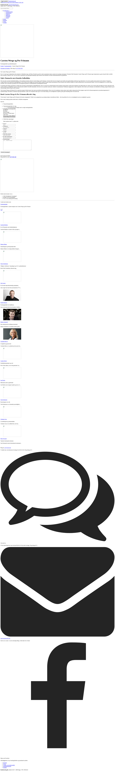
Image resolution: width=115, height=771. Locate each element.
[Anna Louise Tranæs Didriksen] (9, 115)
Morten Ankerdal (4, 322)
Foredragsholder (9, 11)
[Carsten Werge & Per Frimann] (9, 116)
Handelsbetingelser (7, 766)
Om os (4, 21)
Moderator (8, 15)
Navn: (4, 123)
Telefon (5, 128)
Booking (5, 20)
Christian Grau (4, 419)
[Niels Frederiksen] (57, 256)
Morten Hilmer (4, 244)
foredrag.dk (12, 1)
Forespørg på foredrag (5, 68)
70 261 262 (20, 2)
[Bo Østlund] (9, 110)
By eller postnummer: (7, 136)
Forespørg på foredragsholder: (9, 108)
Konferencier (8, 13)
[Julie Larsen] (9, 114)
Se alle (7, 17)
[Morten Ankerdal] (57, 314)
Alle (1, 210)
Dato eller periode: (7, 134)
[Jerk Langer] (57, 276)
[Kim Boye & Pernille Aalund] (9, 113)
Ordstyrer (8, 14)
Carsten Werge (4, 361)
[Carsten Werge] (57, 353)
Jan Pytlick (3, 380)
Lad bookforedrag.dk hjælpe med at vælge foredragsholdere (20, 107)
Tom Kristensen (4, 399)
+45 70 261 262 (19, 68)
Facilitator (8, 16)
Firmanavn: (5, 126)
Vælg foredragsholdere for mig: (9, 106)
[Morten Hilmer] (57, 237)
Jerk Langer (3, 283)
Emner (4, 19)
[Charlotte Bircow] (57, 334)
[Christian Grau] (57, 412)
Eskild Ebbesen (4, 302)
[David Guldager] (9, 112)
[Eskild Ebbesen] (57, 295)
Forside (2, 66)
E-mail (5, 131)
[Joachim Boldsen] (57, 217)
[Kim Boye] (9, 111)
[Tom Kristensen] (57, 392)
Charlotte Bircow (4, 341)
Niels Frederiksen (4, 263)
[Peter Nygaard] (57, 431)
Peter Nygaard (4, 438)
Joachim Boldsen (4, 224)
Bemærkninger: (6, 139)
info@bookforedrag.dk (14, 4)
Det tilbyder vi (6, 10)
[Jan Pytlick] (57, 373)
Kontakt (5, 22)
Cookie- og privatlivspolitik (9, 765)
